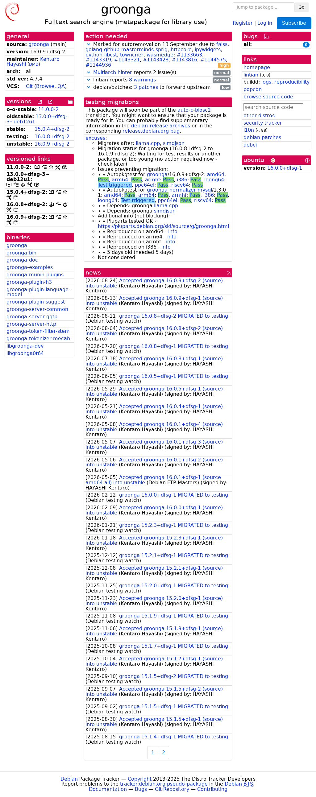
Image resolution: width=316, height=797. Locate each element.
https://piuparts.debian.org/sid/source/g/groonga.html (163, 226)
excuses (95, 138)
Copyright (140, 779)
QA (61, 86)
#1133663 (189, 55)
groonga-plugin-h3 (29, 282)
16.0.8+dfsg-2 (52, 136)
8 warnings (142, 80)
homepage (256, 67)
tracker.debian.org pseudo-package (164, 784)
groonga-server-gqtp (31, 317)
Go (301, 7)
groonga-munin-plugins (35, 275)
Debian (69, 779)
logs (266, 82)
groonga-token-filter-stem (38, 331)
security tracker (262, 123)
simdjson (174, 143)
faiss (221, 44)
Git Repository (172, 789)
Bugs (141, 789)
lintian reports (160, 80)
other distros (259, 115)
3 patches (146, 87)
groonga (38, 44)
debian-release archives (160, 126)
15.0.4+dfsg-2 (52, 129)
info (172, 231)
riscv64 (180, 185)
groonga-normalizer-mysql (179, 190)
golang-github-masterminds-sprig (126, 49)
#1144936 (98, 65)
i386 (182, 180)
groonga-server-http (31, 324)
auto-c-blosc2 (194, 110)
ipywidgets (208, 49)
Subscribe (294, 23)
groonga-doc (22, 260)
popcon (252, 89)
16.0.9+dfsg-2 (52, 144)
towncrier (131, 55)
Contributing (212, 789)
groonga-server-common (37, 309)
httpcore (181, 49)
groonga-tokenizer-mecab (38, 338)
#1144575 (213, 60)
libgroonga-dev (25, 346)
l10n (248, 130)
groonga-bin (21, 253)
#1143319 (98, 60)
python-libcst (101, 55)
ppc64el (144, 185)
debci (250, 145)
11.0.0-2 (48, 109)
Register (243, 23)
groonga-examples (29, 267)
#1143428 (155, 60)
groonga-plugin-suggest (35, 302)
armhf (152, 180)
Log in (264, 23)
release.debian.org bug (151, 131)
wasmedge (160, 55)
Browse (45, 86)
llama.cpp (148, 143)
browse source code (268, 97)
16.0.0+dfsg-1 (284, 168)
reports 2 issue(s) (161, 72)
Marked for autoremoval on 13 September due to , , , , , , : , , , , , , (157, 55)
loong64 (214, 180)
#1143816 (184, 60)
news (93, 272)
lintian (250, 75)
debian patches (262, 137)
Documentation (108, 789)
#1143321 (127, 60)
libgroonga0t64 (25, 353)
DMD (34, 64)
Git (29, 86)
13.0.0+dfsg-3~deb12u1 (36, 119)
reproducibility (292, 82)
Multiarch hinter (112, 72)
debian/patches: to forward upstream (160, 87)
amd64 (215, 174)
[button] (88, 44)
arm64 (120, 180)
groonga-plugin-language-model (38, 292)
